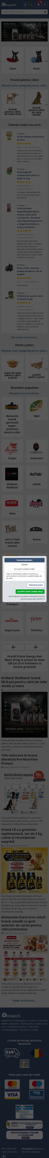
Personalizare (36, 585)
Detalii (24, 564)
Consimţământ (24, 560)
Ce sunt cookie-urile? (24, 569)
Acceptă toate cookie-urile (30, 591)
